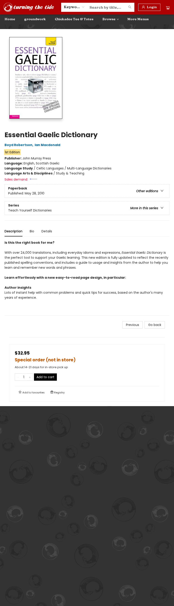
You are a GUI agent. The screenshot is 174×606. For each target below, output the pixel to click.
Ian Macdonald (47, 145)
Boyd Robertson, (19, 145)
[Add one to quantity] (30, 377)
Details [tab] (46, 231)
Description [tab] (13, 231)
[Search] (129, 7)
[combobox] (74, 7)
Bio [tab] (32, 231)
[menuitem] (10, 19)
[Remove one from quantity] (18, 377)
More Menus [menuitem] (138, 19)
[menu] (87, 19)
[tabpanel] (87, 278)
